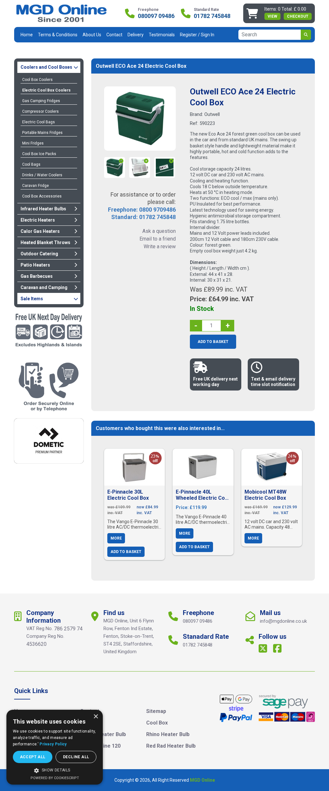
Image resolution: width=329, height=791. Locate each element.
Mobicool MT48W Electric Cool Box (266, 495)
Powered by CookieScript (55, 778)
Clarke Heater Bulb (103, 734)
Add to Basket (213, 341)
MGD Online (202, 780)
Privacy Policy (53, 744)
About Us (92, 34)
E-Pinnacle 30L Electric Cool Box (128, 495)
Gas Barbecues (37, 276)
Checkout (297, 16)
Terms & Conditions (57, 34)
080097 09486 (156, 16)
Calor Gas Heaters (40, 231)
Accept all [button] (33, 757)
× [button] (95, 716)
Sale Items (32, 298)
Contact (114, 34)
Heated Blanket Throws (45, 242)
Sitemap (156, 711)
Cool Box (157, 723)
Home (27, 34)
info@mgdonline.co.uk (283, 621)
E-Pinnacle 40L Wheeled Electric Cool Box (202, 495)
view (272, 16)
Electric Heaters (38, 220)
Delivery (136, 34)
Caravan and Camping (44, 287)
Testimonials (162, 34)
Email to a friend (157, 239)
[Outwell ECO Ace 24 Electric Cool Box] (139, 118)
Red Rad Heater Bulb (171, 746)
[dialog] (54, 747)
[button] (54, 770)
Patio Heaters (35, 265)
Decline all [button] (76, 757)
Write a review (159, 246)
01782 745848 (212, 16)
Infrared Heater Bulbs (43, 208)
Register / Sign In (197, 34)
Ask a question (158, 231)
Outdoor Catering (39, 253)
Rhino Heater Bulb (168, 734)
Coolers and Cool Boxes (46, 67)
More (116, 538)
